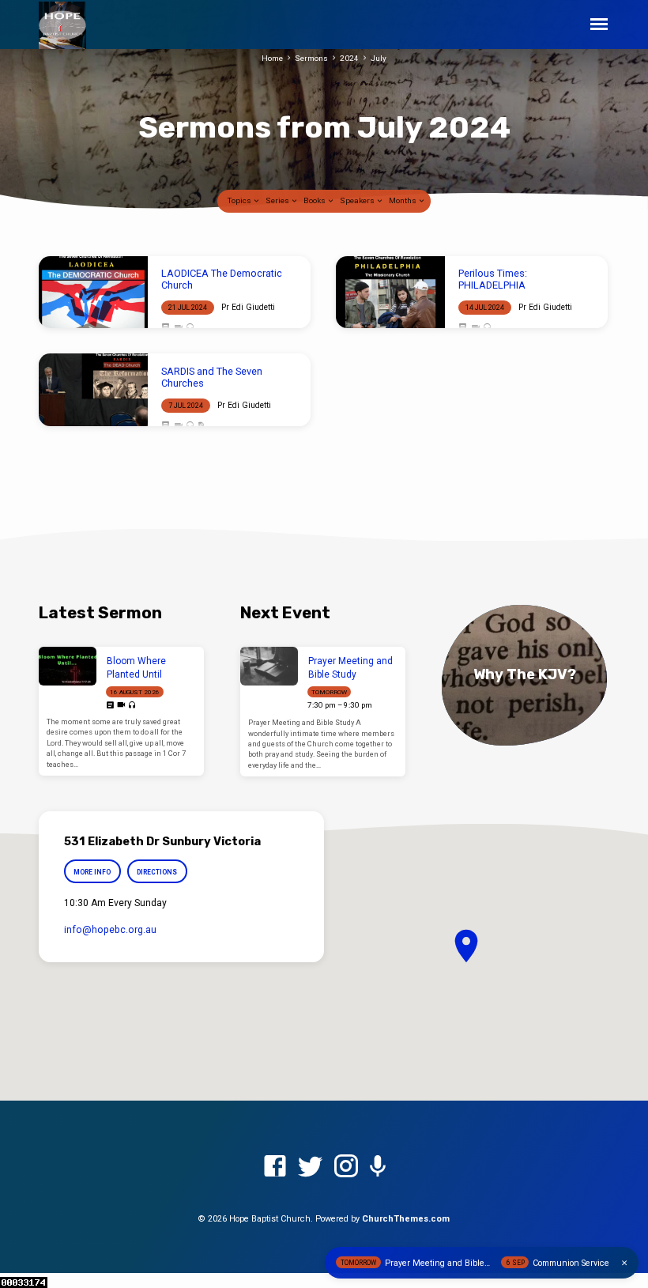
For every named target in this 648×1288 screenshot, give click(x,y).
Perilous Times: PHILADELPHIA (492, 279)
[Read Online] (166, 327)
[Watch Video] (178, 328)
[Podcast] (377, 1167)
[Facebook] (275, 1167)
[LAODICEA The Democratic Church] (93, 292)
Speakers (358, 200)
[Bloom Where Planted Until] (67, 666)
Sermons (311, 58)
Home (272, 58)
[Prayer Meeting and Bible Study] (269, 666)
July (378, 58)
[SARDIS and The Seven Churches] (93, 389)
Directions (157, 872)
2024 (349, 58)
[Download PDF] (201, 426)
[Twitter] (310, 1167)
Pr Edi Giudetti (248, 307)
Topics (240, 200)
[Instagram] (346, 1167)
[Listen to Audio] (190, 328)
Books (315, 200)
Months (403, 200)
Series (278, 200)
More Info (92, 872)
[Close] (624, 1263)
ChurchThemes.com (406, 1219)
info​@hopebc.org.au (110, 929)
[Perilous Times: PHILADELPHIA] (390, 292)
